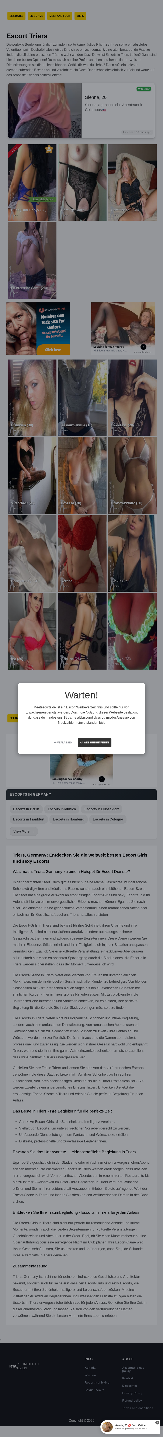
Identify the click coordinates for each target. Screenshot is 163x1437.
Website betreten (96, 742)
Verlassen (64, 742)
